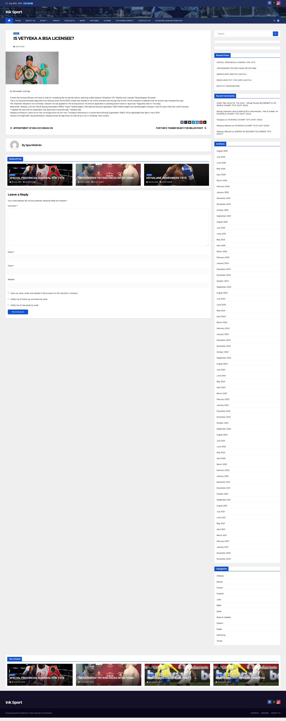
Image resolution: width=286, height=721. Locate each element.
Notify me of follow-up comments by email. (29, 299)
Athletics (220, 576)
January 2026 (223, 192)
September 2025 (224, 216)
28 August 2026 (18, 682)
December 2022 (223, 411)
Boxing (16, 33)
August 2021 (222, 506)
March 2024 (222, 322)
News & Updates (224, 617)
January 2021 (222, 547)
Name (11, 252)
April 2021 (221, 529)
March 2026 (222, 180)
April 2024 (221, 316)
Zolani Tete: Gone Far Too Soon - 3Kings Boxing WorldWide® (243, 103)
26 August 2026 (156, 682)
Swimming (221, 635)
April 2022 (221, 458)
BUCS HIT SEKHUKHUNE (228, 86)
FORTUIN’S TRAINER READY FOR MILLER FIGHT (179, 128)
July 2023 (221, 370)
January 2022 (223, 476)
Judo (219, 599)
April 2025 (221, 245)
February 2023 (223, 399)
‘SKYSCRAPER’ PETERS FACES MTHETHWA (106, 177)
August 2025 (222, 222)
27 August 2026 (87, 682)
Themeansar (47, 713)
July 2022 (221, 441)
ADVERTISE (255, 713)
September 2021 (224, 500)
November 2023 (224, 346)
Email (11, 266)
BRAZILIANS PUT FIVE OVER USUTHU (234, 80)
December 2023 (223, 340)
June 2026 (221, 163)
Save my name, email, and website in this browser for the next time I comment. (44, 293)
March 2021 (222, 535)
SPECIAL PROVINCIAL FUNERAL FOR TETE (37, 177)
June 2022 (221, 446)
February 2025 (223, 257)
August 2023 (222, 364)
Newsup (38, 713)
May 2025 (221, 240)
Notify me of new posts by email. (25, 305)
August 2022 (222, 435)
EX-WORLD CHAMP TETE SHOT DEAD (234, 114)
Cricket (220, 588)
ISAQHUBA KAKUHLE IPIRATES (169, 21)
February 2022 (223, 470)
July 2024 (221, 299)
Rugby (219, 629)
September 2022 (224, 429)
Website (11, 279)
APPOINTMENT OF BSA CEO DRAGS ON (33, 128)
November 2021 (223, 488)
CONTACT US (144, 21)
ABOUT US (30, 21)
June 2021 (221, 517)
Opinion (220, 623)
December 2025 (223, 198)
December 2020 (224, 553)
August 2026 (222, 151)
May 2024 (221, 310)
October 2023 (222, 352)
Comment (13, 206)
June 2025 (221, 234)
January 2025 (223, 263)
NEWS (82, 21)
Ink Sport (14, 12)
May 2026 (221, 169)
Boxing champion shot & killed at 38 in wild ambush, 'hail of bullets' (246, 111)
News (219, 611)
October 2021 (222, 494)
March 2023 (222, 393)
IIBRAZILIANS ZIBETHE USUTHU (232, 74)
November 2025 (224, 204)
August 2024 (222, 293)
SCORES (107, 21)
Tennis (219, 641)
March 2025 (222, 251)
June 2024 (221, 305)
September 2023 (224, 358)
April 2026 (221, 174)
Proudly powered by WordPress (17, 713)
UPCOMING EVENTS (124, 21)
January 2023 (223, 405)
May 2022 (221, 452)
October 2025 (222, 210)
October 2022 (222, 423)
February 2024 (223, 328)
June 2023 (221, 376)
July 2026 (221, 157)
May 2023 (221, 381)
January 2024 (223, 334)
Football (220, 593)
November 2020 (224, 559)
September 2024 (224, 287)
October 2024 (223, 281)
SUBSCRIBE (265, 713)
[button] (274, 21)
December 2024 (224, 269)
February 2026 (223, 186)
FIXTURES (94, 21)
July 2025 (221, 228)
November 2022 (224, 417)
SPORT (43, 21)
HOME (18, 21)
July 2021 (221, 511)
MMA (219, 605)
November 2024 (224, 275)
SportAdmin (34, 145)
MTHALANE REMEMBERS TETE (166, 177)
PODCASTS (70, 21)
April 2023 (221, 387)
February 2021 (223, 541)
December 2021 (223, 482)
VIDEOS (56, 21)
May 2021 (221, 523)
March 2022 (222, 464)
